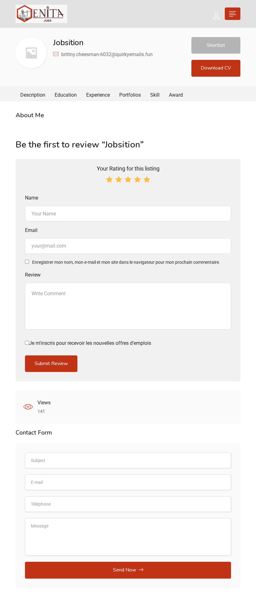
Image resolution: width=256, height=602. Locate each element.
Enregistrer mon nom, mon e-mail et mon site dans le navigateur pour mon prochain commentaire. (126, 262)
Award (176, 95)
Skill (155, 95)
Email (31, 230)
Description (32, 95)
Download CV (216, 68)
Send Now (124, 569)
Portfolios (130, 95)
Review (33, 275)
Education (66, 95)
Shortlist (216, 45)
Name (31, 198)
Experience (98, 95)
